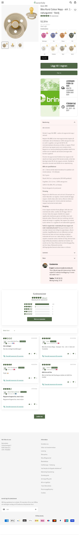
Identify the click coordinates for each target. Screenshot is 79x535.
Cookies (43, 493)
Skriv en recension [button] (39, 319)
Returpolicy (44, 454)
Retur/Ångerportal (46, 458)
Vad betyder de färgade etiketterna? (51, 468)
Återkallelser (44, 461)
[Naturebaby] (39, 2)
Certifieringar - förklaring (48, 465)
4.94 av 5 (44, 298)
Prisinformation (44, 28)
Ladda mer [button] (39, 416)
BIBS (46, 6)
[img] (7, 338)
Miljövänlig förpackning (47, 472)
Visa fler (44, 58)
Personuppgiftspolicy (47, 489)
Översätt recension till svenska (14, 356)
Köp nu (59, 73)
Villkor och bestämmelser (48, 447)
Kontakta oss (45, 444)
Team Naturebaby (46, 486)
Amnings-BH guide (46, 479)
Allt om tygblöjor (45, 482)
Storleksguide (45, 475)
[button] (75, 2)
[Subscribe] (35, 509)
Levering (43, 451)
